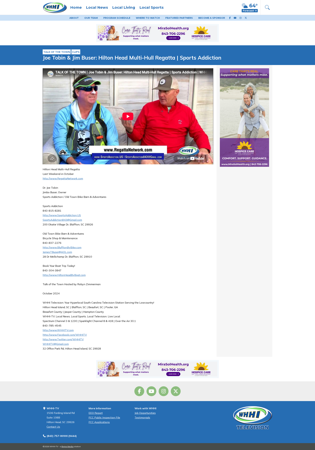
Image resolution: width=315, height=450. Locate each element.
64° (253, 6)
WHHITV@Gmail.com (56, 344)
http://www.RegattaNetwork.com (63, 178)
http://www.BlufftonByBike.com (62, 247)
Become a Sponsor (211, 17)
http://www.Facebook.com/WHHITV (65, 334)
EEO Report (96, 413)
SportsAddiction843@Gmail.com (62, 219)
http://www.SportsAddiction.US (62, 215)
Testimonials (142, 417)
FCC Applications (99, 422)
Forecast (249, 10)
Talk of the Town (56, 52)
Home (76, 7)
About (74, 17)
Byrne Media (68, 446)
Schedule (116, 17)
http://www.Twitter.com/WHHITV (63, 339)
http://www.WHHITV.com (58, 330)
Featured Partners (179, 17)
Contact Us (53, 426)
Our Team (91, 17)
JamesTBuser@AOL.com (57, 252)
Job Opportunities (145, 413)
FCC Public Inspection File (104, 417)
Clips (76, 52)
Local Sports (151, 7)
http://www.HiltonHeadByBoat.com (64, 275)
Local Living (123, 7)
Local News (97, 7)
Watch (148, 17)
